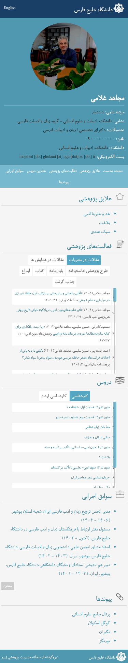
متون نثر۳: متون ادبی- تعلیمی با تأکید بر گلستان (80, 467)
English (10, 7)
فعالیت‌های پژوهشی (62, 171)
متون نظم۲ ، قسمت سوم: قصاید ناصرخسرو (83, 417)
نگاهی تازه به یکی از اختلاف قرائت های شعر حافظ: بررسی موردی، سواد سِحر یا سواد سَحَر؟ (64, 354)
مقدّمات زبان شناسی (97, 427)
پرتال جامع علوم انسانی (91, 614)
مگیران (104, 632)
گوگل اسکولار (98, 623)
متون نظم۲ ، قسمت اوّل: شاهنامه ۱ (88, 407)
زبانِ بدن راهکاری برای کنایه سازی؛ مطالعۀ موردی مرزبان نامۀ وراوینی (62, 330)
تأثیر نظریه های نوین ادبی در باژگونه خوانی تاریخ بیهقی (49, 310)
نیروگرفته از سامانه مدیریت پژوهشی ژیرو (29, 657)
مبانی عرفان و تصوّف (97, 437)
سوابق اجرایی (14, 171)
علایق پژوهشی (90, 171)
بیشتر (8, 586)
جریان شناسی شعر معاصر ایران (90, 477)
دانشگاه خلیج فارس (93, 9)
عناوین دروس (36, 171)
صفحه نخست (113, 171)
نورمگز (104, 641)
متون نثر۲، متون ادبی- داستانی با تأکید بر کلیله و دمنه (77, 447)
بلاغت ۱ (104, 457)
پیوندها (64, 182)
